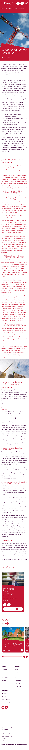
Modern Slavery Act (6, 734)
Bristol (16, 672)
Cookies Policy (4, 731)
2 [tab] (4, 656)
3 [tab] (6, 656)
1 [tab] (2, 656)
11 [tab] (19, 656)
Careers (3, 680)
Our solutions (5, 678)
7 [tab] (12, 656)
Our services (4, 672)
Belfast (16, 669)
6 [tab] (11, 656)
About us (3, 696)
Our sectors (4, 669)
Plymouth (17, 683)
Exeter (16, 675)
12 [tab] (21, 656)
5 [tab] (9, 656)
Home (2, 8)
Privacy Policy (4, 729)
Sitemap (3, 740)
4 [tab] (7, 656)
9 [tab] (16, 656)
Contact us (4, 693)
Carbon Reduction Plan (6, 736)
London (16, 678)
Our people (4, 675)
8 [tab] (14, 656)
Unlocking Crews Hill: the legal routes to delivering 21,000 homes (12, 644)
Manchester (17, 680)
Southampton (18, 686)
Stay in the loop (5, 702)
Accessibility (4, 738)
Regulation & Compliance (7, 727)
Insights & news (5, 699)
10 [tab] (17, 656)
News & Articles (9, 8)
